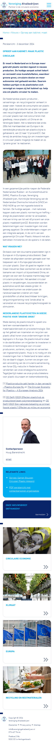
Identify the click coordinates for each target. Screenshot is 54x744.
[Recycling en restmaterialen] (27, 688)
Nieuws (15, 32)
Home (6, 32)
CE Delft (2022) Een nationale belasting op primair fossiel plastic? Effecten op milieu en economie (26, 404)
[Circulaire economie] (27, 549)
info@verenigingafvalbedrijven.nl (22, 729)
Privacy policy (25, 724)
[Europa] (27, 641)
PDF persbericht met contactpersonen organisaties (24, 489)
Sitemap (37, 724)
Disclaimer (13, 724)
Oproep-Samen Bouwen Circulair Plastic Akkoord (21, 479)
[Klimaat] (27, 595)
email (9, 459)
